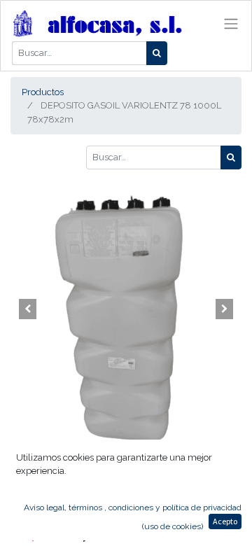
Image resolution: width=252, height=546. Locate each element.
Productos (43, 92)
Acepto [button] (225, 521)
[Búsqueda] (156, 53)
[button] (28, 309)
